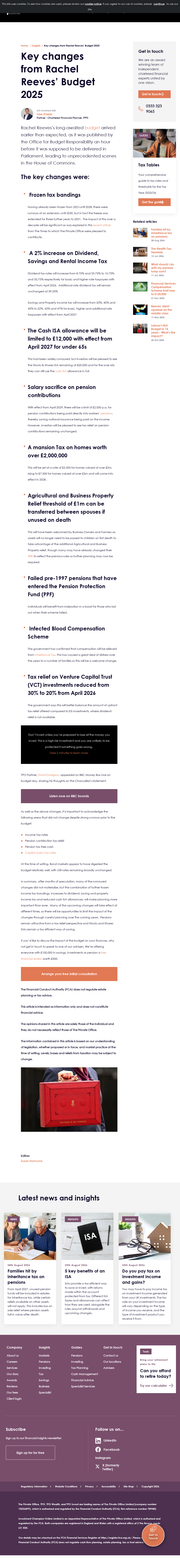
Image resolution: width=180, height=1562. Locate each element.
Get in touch (151, 94)
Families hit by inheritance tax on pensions (161, 233)
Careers (12, 1361)
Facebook (112, 1449)
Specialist (45, 1392)
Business (44, 1386)
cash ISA (61, 371)
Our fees (12, 1392)
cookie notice (93, 3)
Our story (13, 1374)
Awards (12, 1380)
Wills (30, 556)
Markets (44, 1355)
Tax (41, 1374)
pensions (106, 413)
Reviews (12, 1386)
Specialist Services (83, 1386)
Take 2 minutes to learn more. (69, 753)
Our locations (112, 1361)
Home (24, 45)
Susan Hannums (31, 1161)
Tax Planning (79, 1368)
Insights (36, 45)
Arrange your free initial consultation (69, 974)
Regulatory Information (34, 1486)
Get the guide (152, 202)
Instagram (103, 1458)
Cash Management (84, 1374)
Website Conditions (66, 1486)
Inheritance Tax (45, 654)
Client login (14, 1398)
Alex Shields (44, 114)
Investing (45, 1368)
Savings (44, 1380)
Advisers (108, 1368)
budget (92, 127)
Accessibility (108, 1486)
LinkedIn (110, 1440)
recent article (102, 225)
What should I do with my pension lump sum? (162, 268)
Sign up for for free (30, 1453)
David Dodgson (48, 775)
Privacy (89, 1486)
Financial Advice (82, 1380)
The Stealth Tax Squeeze (161, 250)
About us (13, 1355)
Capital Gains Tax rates (40, 852)
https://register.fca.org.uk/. (116, 1537)
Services (12, 1368)
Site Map (129, 1486)
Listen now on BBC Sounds (69, 796)
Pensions (44, 1361)
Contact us (110, 1355)
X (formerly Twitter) (110, 1467)
